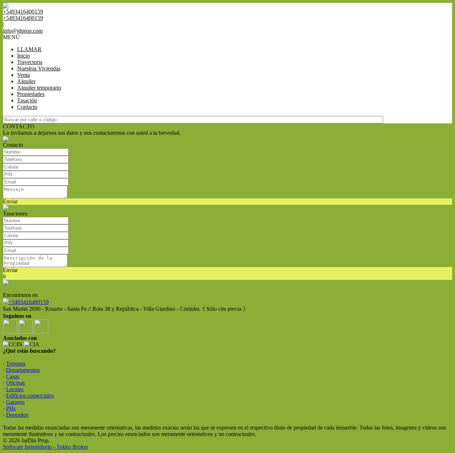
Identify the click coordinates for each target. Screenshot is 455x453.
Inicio (23, 56)
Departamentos (23, 370)
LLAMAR (29, 49)
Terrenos (16, 364)
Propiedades (30, 94)
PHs (11, 408)
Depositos (17, 415)
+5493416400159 (29, 302)
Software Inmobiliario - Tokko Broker (45, 447)
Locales (14, 389)
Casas (12, 376)
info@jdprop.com (23, 31)
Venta (23, 75)
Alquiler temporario (39, 88)
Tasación (27, 100)
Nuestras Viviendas (38, 68)
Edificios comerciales (30, 396)
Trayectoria (29, 62)
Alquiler (26, 81)
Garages (15, 402)
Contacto (27, 107)
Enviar (10, 201)
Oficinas (15, 383)
